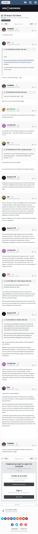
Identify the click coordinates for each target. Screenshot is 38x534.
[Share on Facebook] (5, 518)
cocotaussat (24, 149)
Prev (6, 24)
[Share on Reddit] (17, 518)
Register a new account (19, 484)
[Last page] (36, 24)
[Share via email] (23, 518)
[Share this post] (34, 30)
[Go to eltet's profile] (4, 43)
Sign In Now (19, 497)
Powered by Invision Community (19, 531)
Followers (17, 504)
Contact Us (23, 529)
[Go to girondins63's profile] (4, 110)
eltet (22, 92)
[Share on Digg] (11, 518)
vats (22, 49)
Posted (13, 30)
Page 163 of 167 (19, 24)
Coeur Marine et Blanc (23, 17)
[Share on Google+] (8, 518)
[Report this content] (32, 30)
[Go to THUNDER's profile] (4, 30)
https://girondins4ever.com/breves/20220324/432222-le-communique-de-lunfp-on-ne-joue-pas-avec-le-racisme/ (19, 62)
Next (31, 24)
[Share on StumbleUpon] (20, 518)
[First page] (2, 24)
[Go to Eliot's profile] (4, 388)
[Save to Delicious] (14, 518)
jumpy (4, 17)
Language (14, 529)
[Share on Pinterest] (26, 518)
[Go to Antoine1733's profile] (4, 178)
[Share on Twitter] (2, 518)
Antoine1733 (24, 281)
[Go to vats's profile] (4, 144)
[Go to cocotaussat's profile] (4, 126)
